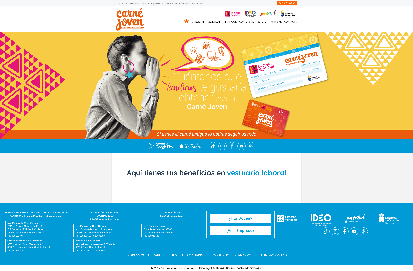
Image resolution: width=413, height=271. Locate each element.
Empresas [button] (276, 21)
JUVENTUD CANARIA (187, 255)
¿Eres (240, 218)
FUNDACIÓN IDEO (275, 255)
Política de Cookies (224, 268)
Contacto (290, 21)
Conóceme (198, 21)
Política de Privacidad (249, 268)
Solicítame (214, 21)
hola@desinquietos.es (140, 3)
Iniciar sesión (288, 3)
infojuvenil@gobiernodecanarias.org (42, 216)
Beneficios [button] (230, 21)
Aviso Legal (205, 268)
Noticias (262, 21)
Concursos (246, 21)
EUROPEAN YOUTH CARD (142, 255)
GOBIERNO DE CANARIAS (232, 255)
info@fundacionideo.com (104, 219)
